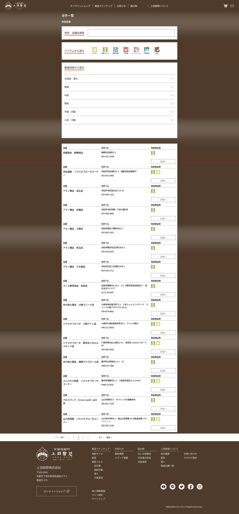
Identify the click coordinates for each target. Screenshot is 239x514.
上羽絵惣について (159, 5)
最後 (108, 437)
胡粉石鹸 (98, 469)
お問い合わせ (190, 453)
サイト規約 (97, 495)
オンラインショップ (80, 5)
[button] (95, 51)
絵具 (94, 457)
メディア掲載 (121, 457)
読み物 (133, 5)
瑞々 (96, 473)
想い (163, 461)
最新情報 (119, 453)
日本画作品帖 (144, 457)
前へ (63, 437)
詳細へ (163, 161)
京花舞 (97, 465)
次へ (100, 437)
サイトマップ (98, 498)
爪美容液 (98, 477)
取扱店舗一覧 (167, 465)
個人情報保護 (98, 491)
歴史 (163, 457)
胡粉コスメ (97, 461)
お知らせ (121, 5)
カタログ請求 (190, 457)
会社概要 (165, 453)
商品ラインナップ (103, 5)
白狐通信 (142, 461)
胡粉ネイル (97, 453)
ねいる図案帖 (144, 453)
